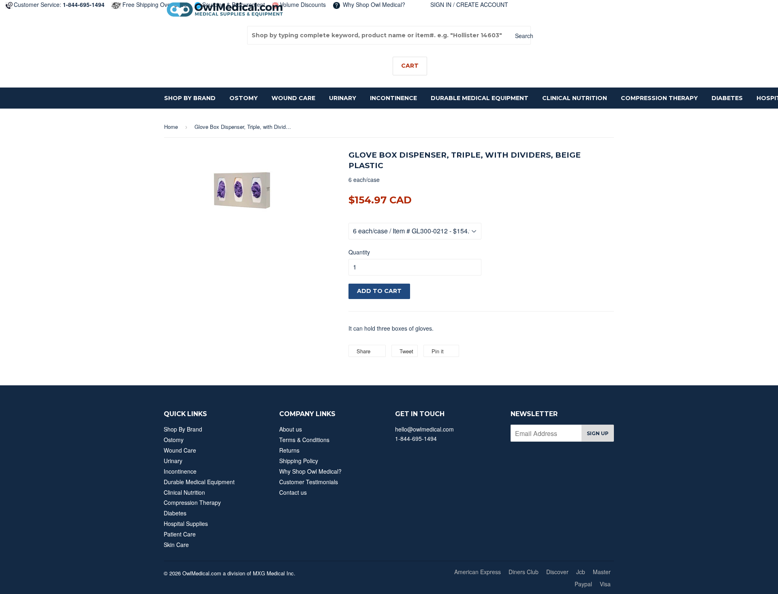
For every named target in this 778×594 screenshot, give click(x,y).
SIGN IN (440, 4)
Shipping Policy (298, 461)
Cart (410, 65)
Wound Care (293, 98)
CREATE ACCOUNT (482, 4)
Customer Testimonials (308, 482)
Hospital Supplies (186, 523)
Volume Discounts (303, 4)
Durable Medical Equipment (479, 98)
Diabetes (727, 98)
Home (171, 126)
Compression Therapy (659, 98)
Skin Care (176, 545)
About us (290, 429)
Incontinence (393, 98)
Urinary (342, 98)
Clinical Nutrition (574, 98)
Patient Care (180, 534)
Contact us (293, 492)
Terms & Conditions (304, 440)
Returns (289, 450)
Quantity (359, 252)
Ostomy (243, 98)
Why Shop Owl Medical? (373, 4)
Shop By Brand (190, 98)
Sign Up (598, 433)
